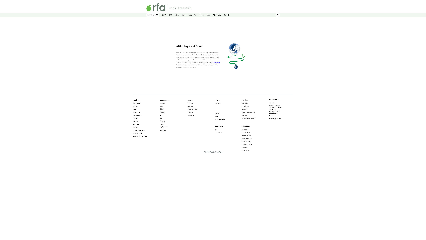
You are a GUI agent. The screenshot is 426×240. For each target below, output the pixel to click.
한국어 (183, 15)
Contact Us (246, 150)
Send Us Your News (248, 118)
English (226, 15)
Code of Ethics (247, 144)
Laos (134, 109)
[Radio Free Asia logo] (168, 7)
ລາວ (190, 15)
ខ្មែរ (195, 15)
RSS (216, 129)
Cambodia (137, 103)
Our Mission (246, 132)
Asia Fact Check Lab (140, 136)
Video (217, 116)
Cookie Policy (246, 141)
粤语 (170, 15)
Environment (137, 133)
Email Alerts (219, 132)
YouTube (245, 103)
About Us (245, 129)
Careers (245, 147)
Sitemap (245, 115)
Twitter (244, 109)
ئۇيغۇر (208, 15)
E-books (190, 112)
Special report (192, 109)
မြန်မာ (177, 15)
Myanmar (136, 112)
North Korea (137, 115)
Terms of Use (246, 135)
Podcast (218, 103)
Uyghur (135, 121)
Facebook (245, 106)
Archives (191, 115)
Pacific (135, 127)
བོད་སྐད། (201, 15)
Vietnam (136, 124)
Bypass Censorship (248, 112)
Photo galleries (220, 119)
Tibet (135, 118)
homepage (215, 62)
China (135, 106)
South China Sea (138, 130)
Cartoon (190, 103)
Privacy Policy (246, 138)
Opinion (190, 106)
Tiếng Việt (217, 15)
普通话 (163, 15)
